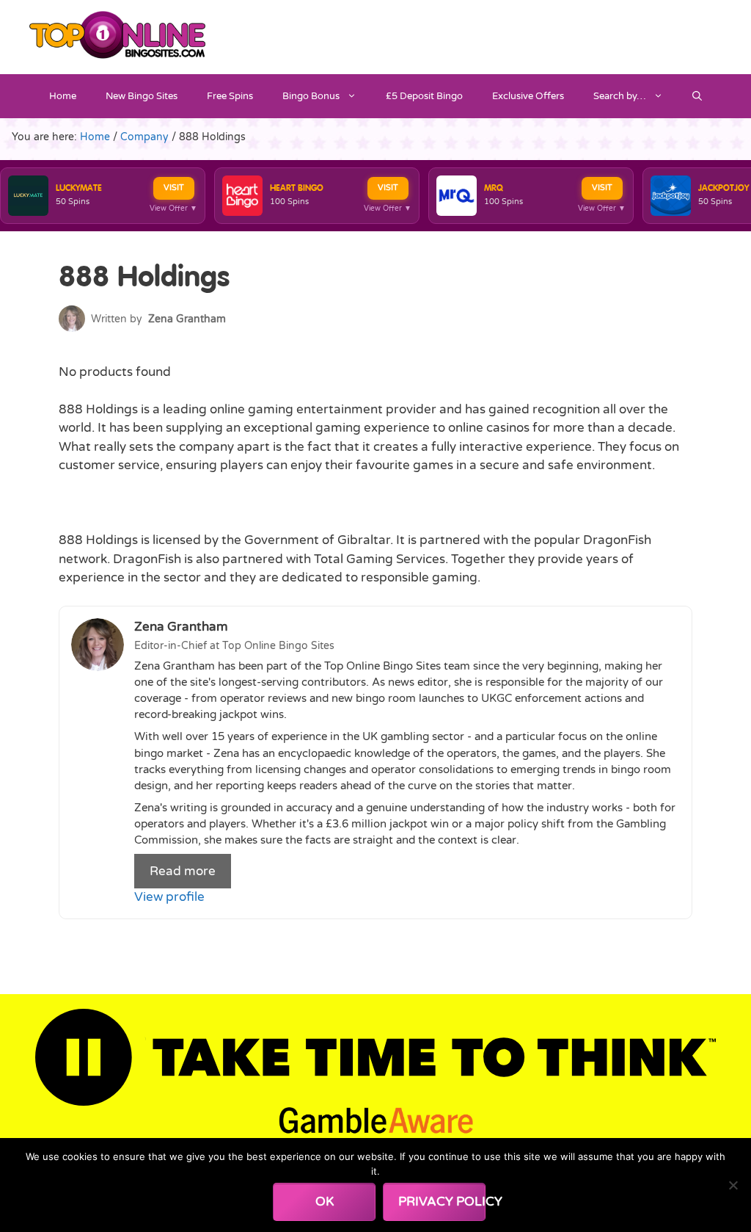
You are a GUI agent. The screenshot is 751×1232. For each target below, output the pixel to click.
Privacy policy (442, 1201)
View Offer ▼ (173, 208)
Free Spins (230, 96)
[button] (697, 96)
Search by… (619, 96)
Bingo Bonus (311, 96)
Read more (183, 871)
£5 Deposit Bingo (424, 96)
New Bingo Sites (141, 96)
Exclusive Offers (528, 96)
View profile (169, 897)
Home (62, 96)
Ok (324, 1201)
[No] (732, 1185)
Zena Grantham (187, 319)
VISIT (174, 187)
